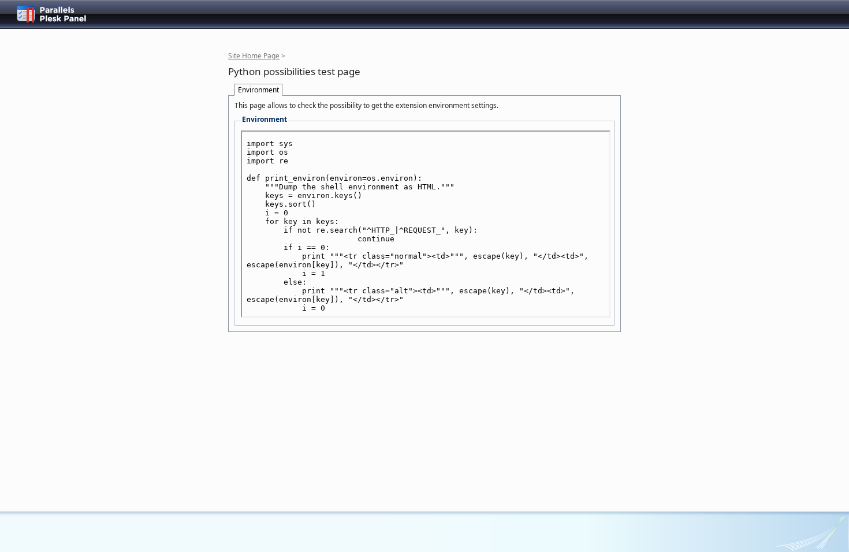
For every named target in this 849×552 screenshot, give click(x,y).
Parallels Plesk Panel (60, 14)
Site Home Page (254, 56)
